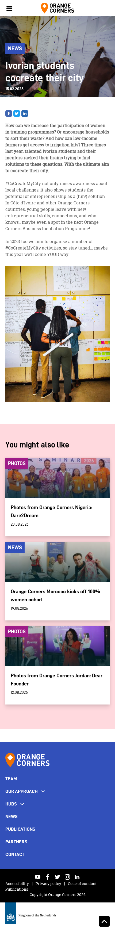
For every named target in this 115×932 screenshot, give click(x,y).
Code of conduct (82, 883)
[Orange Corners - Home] (27, 760)
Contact (14, 854)
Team (11, 778)
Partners (16, 841)
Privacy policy (49, 883)
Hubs (11, 803)
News (11, 816)
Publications (20, 829)
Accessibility (17, 883)
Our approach (21, 791)
